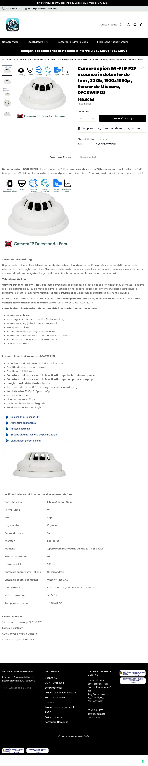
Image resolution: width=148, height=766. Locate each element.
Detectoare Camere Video (73, 42)
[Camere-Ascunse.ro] (12, 25)
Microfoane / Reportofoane (112, 42)
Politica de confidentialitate (60, 692)
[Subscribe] (36, 688)
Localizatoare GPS (38, 42)
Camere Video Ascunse (30, 59)
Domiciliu (7, 59)
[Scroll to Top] (142, 750)
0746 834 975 (95, 710)
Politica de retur (54, 717)
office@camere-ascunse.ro (97, 715)
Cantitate (83, 111)
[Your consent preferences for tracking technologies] (143, 761)
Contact (49, 702)
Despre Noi (51, 678)
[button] (141, 24)
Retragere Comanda (56, 722)
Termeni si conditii (55, 697)
